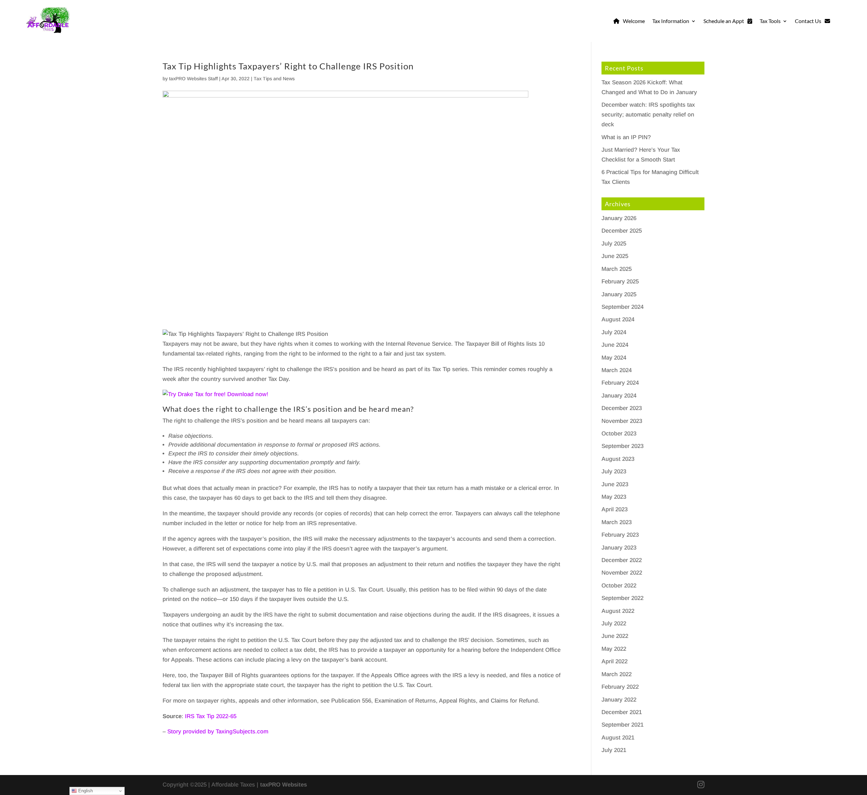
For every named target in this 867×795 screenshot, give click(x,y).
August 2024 (617, 319)
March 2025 (616, 269)
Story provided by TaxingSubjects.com (217, 731)
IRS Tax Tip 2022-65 (210, 716)
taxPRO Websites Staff (193, 78)
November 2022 (621, 573)
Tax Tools (770, 21)
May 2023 (613, 497)
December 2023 (621, 408)
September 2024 (622, 307)
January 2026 (618, 218)
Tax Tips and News (274, 78)
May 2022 (613, 649)
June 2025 (614, 256)
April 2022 (614, 661)
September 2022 (622, 598)
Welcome (634, 21)
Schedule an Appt (723, 21)
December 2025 (621, 231)
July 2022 (613, 623)
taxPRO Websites (283, 784)
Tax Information (670, 21)
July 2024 (613, 332)
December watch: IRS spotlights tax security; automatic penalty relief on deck (648, 115)
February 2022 (620, 687)
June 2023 (614, 484)
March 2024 (616, 370)
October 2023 (618, 433)
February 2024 (620, 383)
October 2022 (618, 585)
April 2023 (614, 509)
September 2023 (622, 446)
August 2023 (617, 459)
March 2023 (616, 522)
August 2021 (617, 737)
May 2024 (613, 357)
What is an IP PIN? (626, 137)
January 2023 (618, 547)
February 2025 (620, 281)
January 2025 (618, 294)
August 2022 (617, 611)
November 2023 (621, 421)
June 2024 (614, 345)
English (85, 790)
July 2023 (613, 471)
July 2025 (613, 243)
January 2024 (618, 395)
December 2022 (621, 560)
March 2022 (616, 674)
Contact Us (808, 21)
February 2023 (620, 535)
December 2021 (621, 712)
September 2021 (622, 725)
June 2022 (614, 636)
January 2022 (618, 699)
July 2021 (613, 750)
